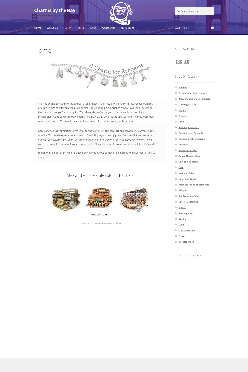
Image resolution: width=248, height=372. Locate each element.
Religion (182, 190)
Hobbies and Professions (191, 138)
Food (181, 121)
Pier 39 (81, 27)
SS (186, 61)
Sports (182, 207)
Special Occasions (188, 201)
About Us (52, 27)
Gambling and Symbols (190, 133)
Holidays (183, 144)
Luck (180, 167)
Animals (182, 87)
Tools (181, 224)
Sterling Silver (185, 213)
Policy (67, 27)
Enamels (182, 116)
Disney (182, 110)
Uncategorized (186, 241)
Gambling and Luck (188, 127)
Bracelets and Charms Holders (194, 98)
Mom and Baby (186, 173)
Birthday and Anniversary (191, 93)
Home (37, 27)
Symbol (182, 218)
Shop (93, 27)
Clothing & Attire (187, 104)
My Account (127, 27)
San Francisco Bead (188, 195)
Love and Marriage (188, 161)
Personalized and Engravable (193, 184)
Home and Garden (187, 150)
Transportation (186, 230)
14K (179, 61)
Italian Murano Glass (189, 155)
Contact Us (108, 27)
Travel (181, 236)
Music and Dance (187, 178)
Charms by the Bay (54, 10)
